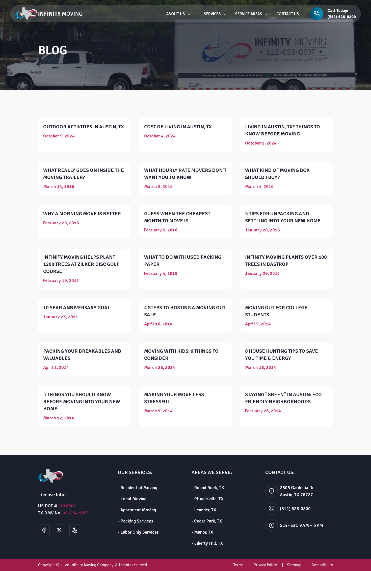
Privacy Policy (265, 564)
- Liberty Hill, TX (207, 543)
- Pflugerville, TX (208, 499)
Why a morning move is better (82, 213)
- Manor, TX (202, 532)
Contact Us (287, 13)
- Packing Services (135, 521)
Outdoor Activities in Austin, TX (83, 127)
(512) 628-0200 (341, 16)
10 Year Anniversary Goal (76, 307)
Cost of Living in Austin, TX (178, 127)
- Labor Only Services (138, 532)
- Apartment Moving (137, 510)
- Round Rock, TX (208, 487)
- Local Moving (132, 499)
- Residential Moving (137, 487)
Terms (238, 564)
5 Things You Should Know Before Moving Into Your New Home (81, 401)
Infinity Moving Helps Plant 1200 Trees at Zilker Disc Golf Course (81, 264)
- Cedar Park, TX (207, 521)
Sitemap (294, 564)
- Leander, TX (204, 510)
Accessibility (322, 564)
